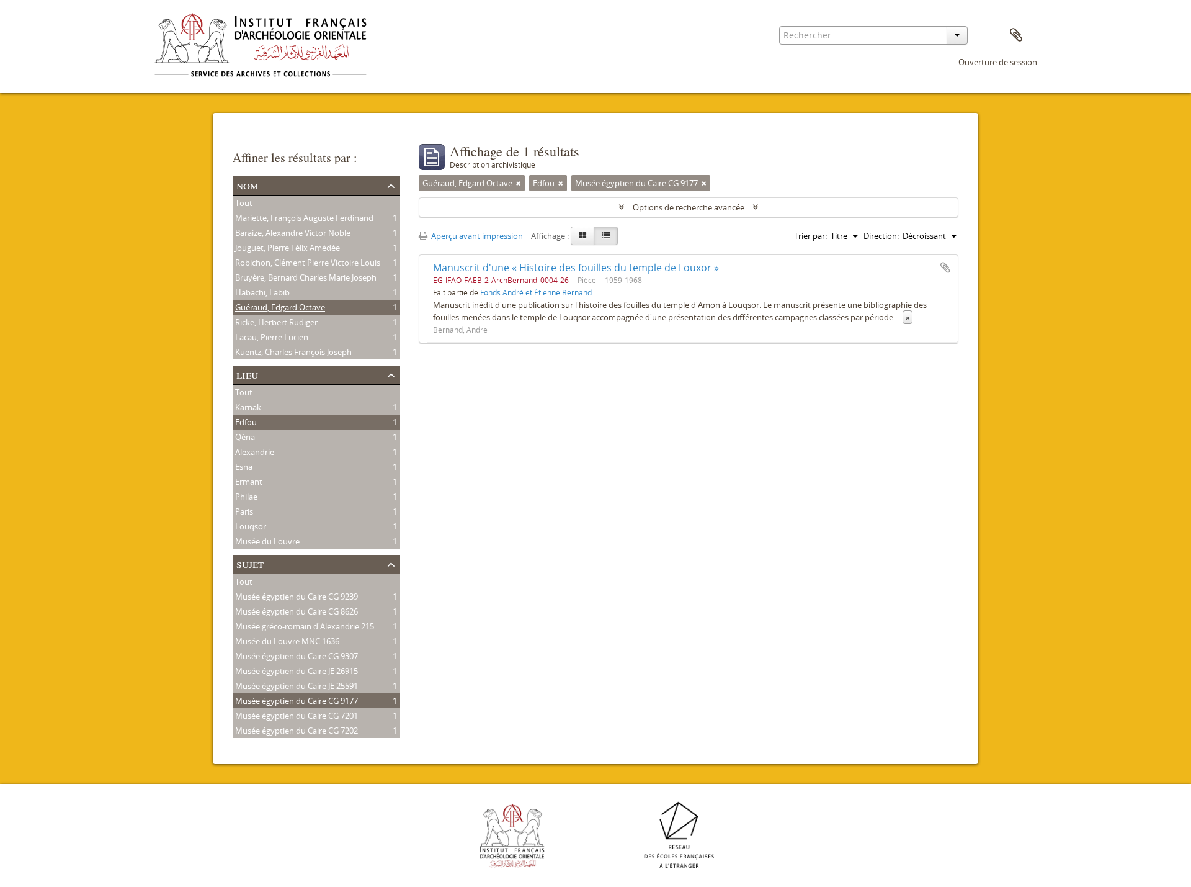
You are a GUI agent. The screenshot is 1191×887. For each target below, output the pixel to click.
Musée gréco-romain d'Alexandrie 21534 (309, 626)
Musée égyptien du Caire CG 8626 (296, 611)
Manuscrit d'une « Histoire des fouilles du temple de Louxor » (576, 267)
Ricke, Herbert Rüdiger (276, 322)
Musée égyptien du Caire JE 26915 (296, 671)
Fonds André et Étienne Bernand (536, 292)
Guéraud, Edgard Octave (280, 307)
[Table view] (606, 236)
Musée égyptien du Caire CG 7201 (296, 715)
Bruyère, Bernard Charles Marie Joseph (306, 277)
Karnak (248, 407)
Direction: (881, 235)
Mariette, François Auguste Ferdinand (304, 217)
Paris (244, 511)
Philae (246, 496)
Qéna (245, 437)
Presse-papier (1016, 35)
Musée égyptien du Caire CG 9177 (296, 700)
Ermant (248, 481)
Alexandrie (254, 451)
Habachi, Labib (262, 292)
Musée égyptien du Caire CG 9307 (296, 656)
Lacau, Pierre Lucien (271, 337)
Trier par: (810, 235)
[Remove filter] (518, 183)
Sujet (250, 563)
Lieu (247, 374)
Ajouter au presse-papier (945, 267)
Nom (247, 184)
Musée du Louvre (267, 541)
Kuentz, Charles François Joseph (293, 352)
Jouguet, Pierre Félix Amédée (287, 247)
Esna (243, 466)
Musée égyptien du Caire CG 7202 (296, 730)
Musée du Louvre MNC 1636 (287, 641)
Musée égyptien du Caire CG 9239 (296, 596)
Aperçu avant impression (476, 235)
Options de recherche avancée (688, 207)
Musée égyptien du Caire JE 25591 (296, 685)
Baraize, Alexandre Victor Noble (292, 232)
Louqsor (250, 526)
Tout (243, 203)
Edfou (246, 422)
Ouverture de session (997, 62)
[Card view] (582, 236)
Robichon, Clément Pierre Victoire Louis (307, 262)
